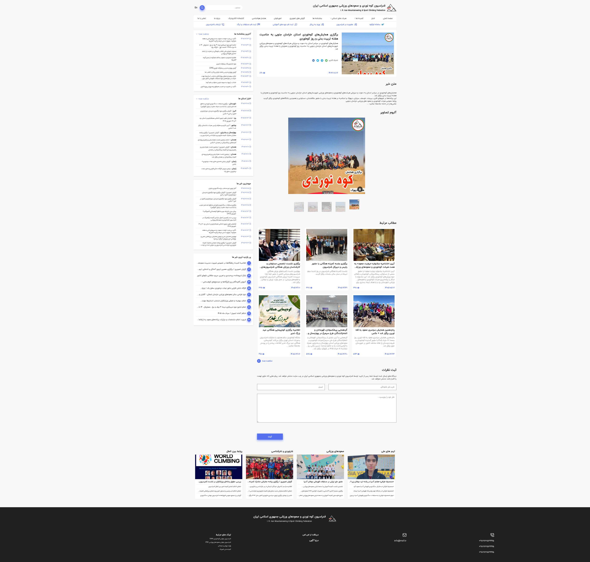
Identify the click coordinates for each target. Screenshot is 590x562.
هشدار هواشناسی (259, 18)
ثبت (270, 436)
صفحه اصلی (387, 18)
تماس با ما (202, 18)
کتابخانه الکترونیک (236, 18)
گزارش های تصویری (297, 18)
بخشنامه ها (317, 18)
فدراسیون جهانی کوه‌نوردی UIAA (220, 539)
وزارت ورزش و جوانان (224, 546)
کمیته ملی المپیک (225, 549)
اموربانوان (277, 18)
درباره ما (217, 18)
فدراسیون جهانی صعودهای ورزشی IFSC (218, 542)
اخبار (373, 18)
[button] (393, 120)
